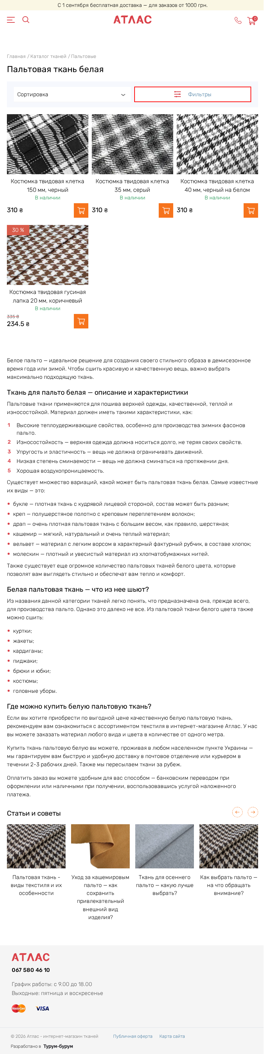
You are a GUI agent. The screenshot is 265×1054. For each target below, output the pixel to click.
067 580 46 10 (31, 970)
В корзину (81, 210)
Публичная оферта (133, 1036)
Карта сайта (172, 1036)
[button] (237, 812)
